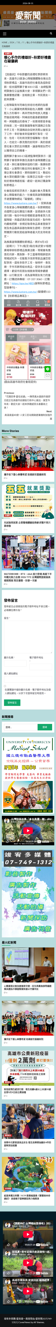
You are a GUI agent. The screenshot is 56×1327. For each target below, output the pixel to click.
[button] (5, 33)
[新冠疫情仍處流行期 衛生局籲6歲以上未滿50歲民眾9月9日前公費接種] (28, 1068)
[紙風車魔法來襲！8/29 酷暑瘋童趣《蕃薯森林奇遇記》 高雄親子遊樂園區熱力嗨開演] (28, 1174)
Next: (28, 415)
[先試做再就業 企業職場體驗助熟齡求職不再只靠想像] (28, 501)
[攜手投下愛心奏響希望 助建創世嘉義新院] (28, 453)
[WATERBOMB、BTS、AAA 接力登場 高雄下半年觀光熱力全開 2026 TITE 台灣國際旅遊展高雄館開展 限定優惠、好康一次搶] (28, 552)
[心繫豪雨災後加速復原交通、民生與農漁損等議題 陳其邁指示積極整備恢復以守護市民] (28, 964)
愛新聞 (28, 16)
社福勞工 (8, 54)
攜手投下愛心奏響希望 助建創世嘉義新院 (25, 474)
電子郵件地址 (36, 659)
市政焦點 (8, 979)
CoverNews (24, 1322)
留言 (7, 618)
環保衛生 (8, 1082)
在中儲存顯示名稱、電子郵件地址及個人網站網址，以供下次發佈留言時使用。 (28, 691)
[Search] (51, 33)
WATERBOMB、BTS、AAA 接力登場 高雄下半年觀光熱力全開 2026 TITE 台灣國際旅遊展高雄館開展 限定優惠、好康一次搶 (28, 577)
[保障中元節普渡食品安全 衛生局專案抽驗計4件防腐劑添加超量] (28, 1121)
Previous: (27, 400)
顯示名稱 (9, 657)
